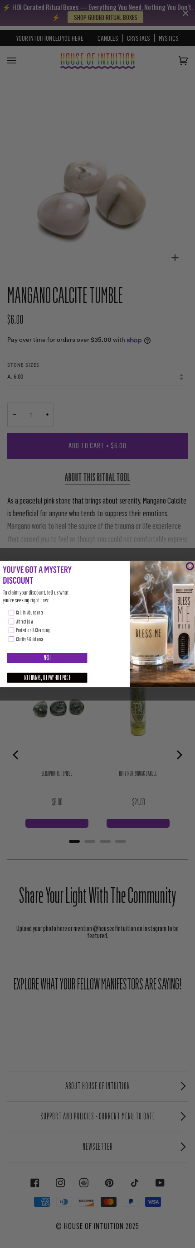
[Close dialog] (190, 566)
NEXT (47, 658)
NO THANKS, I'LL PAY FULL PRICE (47, 678)
